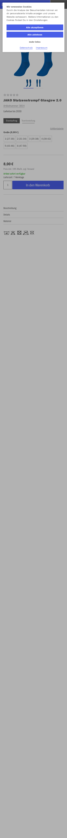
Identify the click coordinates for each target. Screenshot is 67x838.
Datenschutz (26, 47)
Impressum (41, 47)
